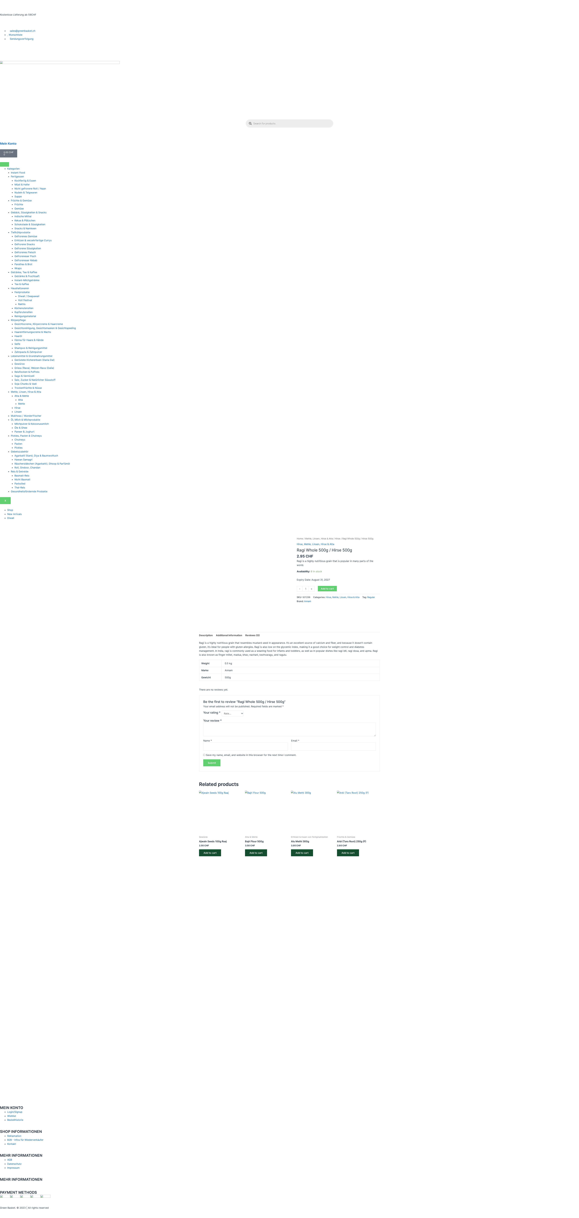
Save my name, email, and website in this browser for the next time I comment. (251, 754)
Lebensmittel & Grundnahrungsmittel (31, 355)
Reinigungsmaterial (25, 316)
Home (300, 538)
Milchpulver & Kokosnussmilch (31, 423)
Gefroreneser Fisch (25, 256)
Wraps (18, 268)
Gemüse (19, 208)
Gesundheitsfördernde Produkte (29, 491)
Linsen (18, 411)
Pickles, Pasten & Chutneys (26, 435)
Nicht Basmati (22, 479)
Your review (212, 720)
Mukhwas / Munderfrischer (26, 415)
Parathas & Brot (23, 264)
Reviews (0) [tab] (252, 635)
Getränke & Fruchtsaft (27, 276)
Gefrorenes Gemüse (25, 236)
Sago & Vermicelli (24, 375)
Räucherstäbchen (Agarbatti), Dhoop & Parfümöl (42, 463)
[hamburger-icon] (4, 164)
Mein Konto (8, 143)
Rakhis (21, 304)
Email (295, 740)
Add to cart (327, 588)
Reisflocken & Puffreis (26, 371)
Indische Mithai (23, 216)
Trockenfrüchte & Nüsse (28, 387)
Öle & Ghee (20, 427)
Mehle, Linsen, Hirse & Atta (26, 391)
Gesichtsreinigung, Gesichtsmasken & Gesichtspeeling (45, 328)
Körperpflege (18, 320)
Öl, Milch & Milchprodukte (25, 419)
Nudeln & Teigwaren (25, 192)
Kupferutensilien (23, 312)
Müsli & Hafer (22, 184)
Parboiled (19, 483)
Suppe (18, 196)
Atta (20, 399)
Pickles (18, 447)
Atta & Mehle (21, 395)
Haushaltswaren (20, 288)
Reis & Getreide (19, 471)
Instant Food (18, 172)
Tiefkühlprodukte (20, 232)
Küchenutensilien (23, 308)
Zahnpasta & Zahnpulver (28, 351)
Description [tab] (206, 635)
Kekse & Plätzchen (24, 220)
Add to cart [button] (210, 852)
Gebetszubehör (19, 451)
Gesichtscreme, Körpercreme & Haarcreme (38, 323)
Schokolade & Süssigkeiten (29, 224)
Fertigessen (17, 176)
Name (207, 740)
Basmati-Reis (21, 475)
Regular (371, 597)
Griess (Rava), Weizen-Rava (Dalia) (34, 367)
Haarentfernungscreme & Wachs (32, 331)
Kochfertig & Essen (25, 180)
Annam (307, 601)
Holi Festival (25, 300)
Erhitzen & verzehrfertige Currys (33, 240)
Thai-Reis (19, 487)
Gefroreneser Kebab (25, 260)
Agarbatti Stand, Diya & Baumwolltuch (36, 455)
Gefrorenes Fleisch (25, 252)
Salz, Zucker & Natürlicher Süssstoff (34, 379)
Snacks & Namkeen (25, 228)
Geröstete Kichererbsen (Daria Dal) (34, 359)
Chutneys (19, 439)
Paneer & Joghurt (24, 431)
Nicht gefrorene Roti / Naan (30, 188)
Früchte (18, 204)
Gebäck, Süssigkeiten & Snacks (28, 212)
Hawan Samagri (23, 459)
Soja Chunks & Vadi (25, 383)
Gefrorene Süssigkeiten (27, 248)
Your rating (211, 712)
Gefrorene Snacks (24, 244)
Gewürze (19, 363)
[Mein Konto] (4, 137)
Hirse (17, 407)
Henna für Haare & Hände (29, 339)
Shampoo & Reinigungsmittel (30, 347)
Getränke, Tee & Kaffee (24, 272)
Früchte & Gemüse (21, 200)
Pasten (18, 443)
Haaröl (18, 336)
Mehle (21, 403)
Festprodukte (22, 292)
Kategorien (13, 168)
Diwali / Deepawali (28, 296)
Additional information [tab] (229, 635)
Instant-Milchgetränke (26, 280)
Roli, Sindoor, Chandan (27, 467)
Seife (17, 343)
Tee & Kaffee (21, 284)
